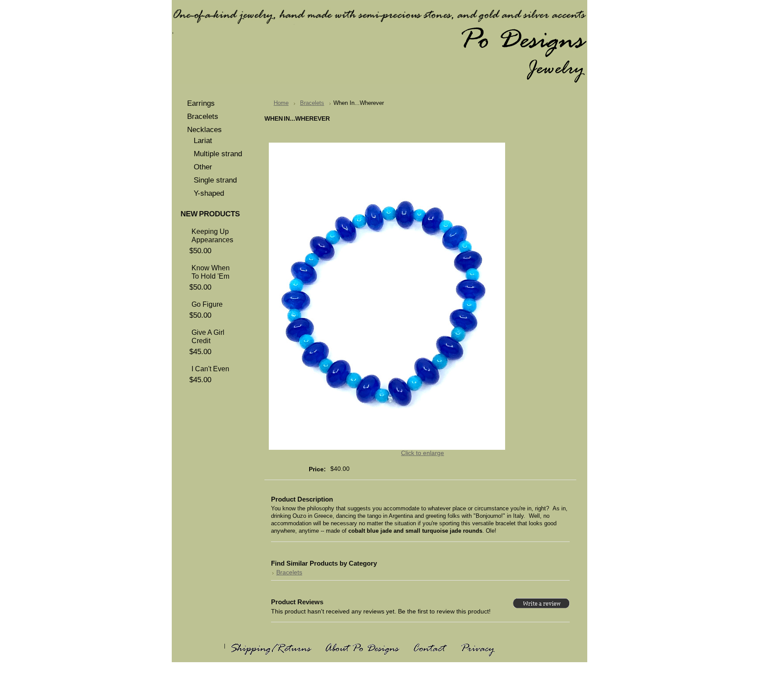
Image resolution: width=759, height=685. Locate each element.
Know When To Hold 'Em (211, 272)
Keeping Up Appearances (212, 235)
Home (281, 103)
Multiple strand (218, 154)
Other (203, 167)
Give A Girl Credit (208, 336)
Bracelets (202, 116)
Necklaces (204, 130)
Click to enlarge (422, 453)
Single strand (215, 180)
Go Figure (207, 304)
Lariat (203, 140)
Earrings (201, 103)
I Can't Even (210, 369)
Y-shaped (209, 193)
